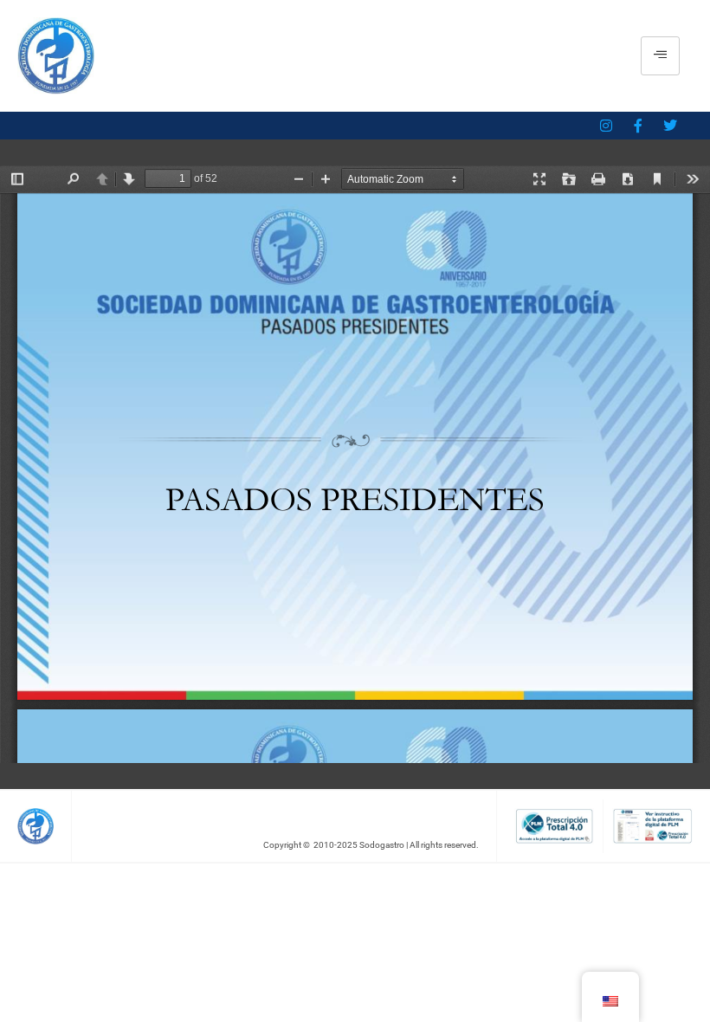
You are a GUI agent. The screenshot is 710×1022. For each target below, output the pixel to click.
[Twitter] (670, 125)
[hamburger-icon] (660, 55)
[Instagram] (606, 125)
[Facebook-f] (638, 125)
